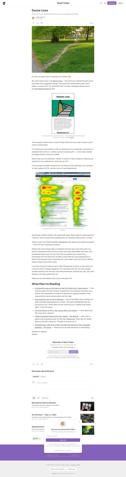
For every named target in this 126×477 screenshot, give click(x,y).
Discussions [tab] (45, 398)
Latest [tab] (38, 398)
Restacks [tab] (43, 376)
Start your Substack (58, 469)
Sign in (120, 3)
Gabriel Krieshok (40, 17)
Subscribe (112, 3)
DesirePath (63, 242)
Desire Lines (57, 81)
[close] (79, 422)
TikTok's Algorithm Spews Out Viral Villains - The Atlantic (57, 316)
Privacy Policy (76, 445)
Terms (68, 465)
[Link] (29, 284)
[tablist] (39, 376)
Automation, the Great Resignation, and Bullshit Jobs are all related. (52, 417)
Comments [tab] (36, 376)
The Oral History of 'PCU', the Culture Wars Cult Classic (56, 311)
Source (72, 137)
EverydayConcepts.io (43, 89)
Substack (54, 473)
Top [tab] (34, 398)
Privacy (63, 465)
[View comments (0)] (37, 23)
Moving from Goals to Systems (44, 403)
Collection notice (75, 465)
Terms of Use (71, 444)
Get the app (71, 469)
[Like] (33, 23)
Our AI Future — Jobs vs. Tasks (44, 415)
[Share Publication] (105, 3)
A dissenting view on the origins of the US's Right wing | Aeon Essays (61, 288)
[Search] (101, 3)
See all (35, 438)
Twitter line (70, 319)
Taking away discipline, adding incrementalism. (46, 405)
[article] (63, 406)
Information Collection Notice (62, 445)
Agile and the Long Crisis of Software (49, 299)
